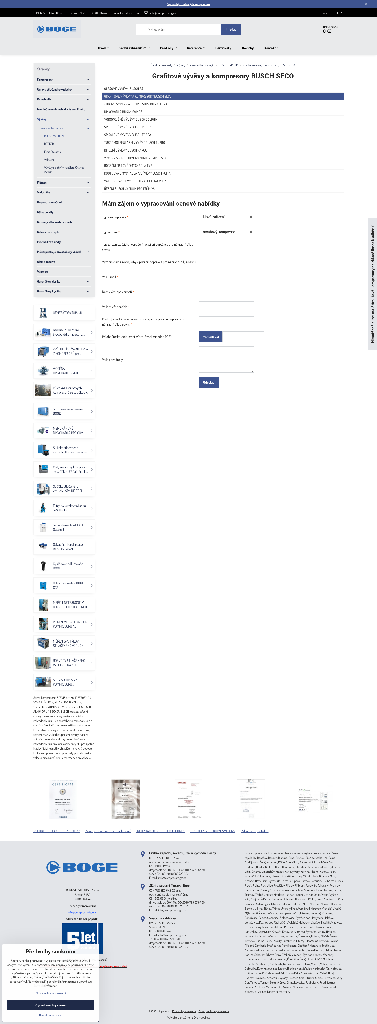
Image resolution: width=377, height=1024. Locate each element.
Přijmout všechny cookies (51, 1005)
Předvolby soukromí (184, 1011)
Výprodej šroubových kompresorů (188, 4)
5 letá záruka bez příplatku (82, 919)
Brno (93, 906)
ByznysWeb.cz (201, 1017)
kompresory (283, 991)
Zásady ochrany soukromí (214, 1011)
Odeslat (208, 382)
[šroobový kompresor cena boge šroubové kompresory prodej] (82, 883)
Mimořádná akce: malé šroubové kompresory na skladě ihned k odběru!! (372, 284)
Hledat (231, 29)
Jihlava (86, 899)
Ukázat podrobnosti (50, 1015)
